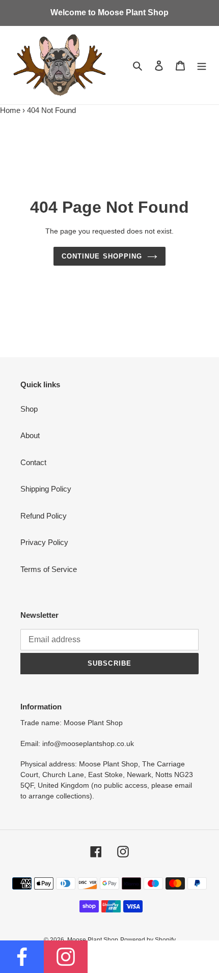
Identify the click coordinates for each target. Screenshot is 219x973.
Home (10, 110)
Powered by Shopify (148, 939)
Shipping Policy (45, 488)
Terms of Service (48, 569)
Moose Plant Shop (92, 939)
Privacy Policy (44, 542)
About (30, 435)
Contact (33, 462)
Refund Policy (43, 515)
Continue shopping (102, 256)
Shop (29, 409)
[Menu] (201, 65)
